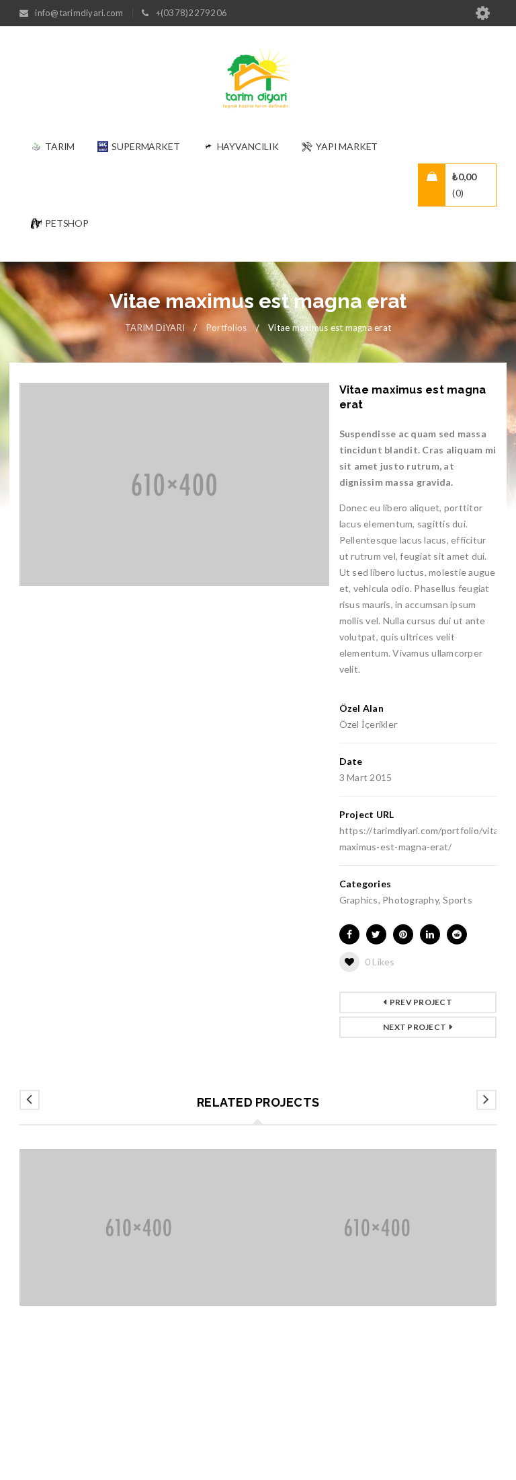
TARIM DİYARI (155, 327)
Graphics (358, 899)
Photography (410, 899)
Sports (457, 899)
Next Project (414, 1027)
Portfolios (226, 327)
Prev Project (421, 1002)
